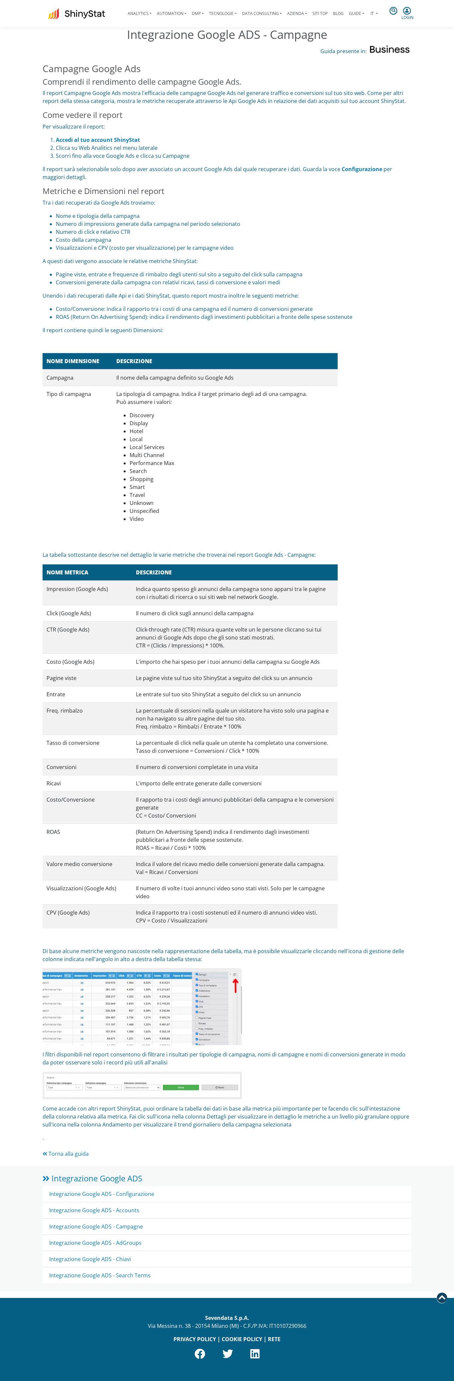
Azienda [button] (295, 13)
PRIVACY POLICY (194, 1339)
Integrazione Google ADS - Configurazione (101, 1194)
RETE (274, 1339)
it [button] (372, 13)
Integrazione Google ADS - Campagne (96, 1226)
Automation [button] (170, 13)
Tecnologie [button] (221, 13)
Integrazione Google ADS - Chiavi (90, 1259)
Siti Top (320, 13)
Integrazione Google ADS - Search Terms (100, 1275)
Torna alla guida (68, 1153)
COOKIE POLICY (242, 1339)
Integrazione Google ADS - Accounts (94, 1210)
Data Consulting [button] (260, 13)
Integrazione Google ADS (96, 1178)
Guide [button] (355, 13)
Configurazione (362, 169)
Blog (338, 13)
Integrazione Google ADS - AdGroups (95, 1242)
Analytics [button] (138, 13)
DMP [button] (196, 13)
